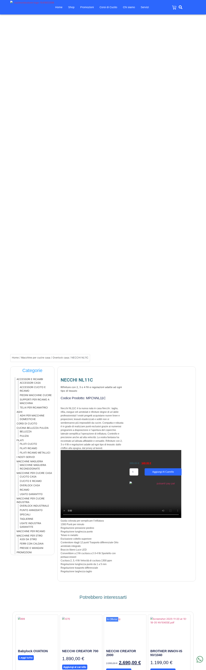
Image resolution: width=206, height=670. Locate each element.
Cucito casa (28, 476)
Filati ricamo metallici (35, 452)
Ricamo (24, 489)
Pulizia (24, 435)
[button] (180, 7)
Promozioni (87, 7)
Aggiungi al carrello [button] (74, 666)
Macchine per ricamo (31, 531)
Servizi (145, 7)
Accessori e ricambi (30, 379)
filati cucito (28, 443)
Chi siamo (129, 7)
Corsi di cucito (27, 423)
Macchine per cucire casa (35, 357)
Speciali (25, 514)
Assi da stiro (28, 539)
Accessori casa (30, 382)
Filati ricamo (28, 448)
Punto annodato (31, 510)
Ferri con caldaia (32, 543)
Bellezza (26, 431)
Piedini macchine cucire (36, 395)
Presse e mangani (31, 547)
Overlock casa (61, 357)
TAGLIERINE (26, 518)
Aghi (19, 411)
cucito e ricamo (31, 480)
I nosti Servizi (26, 456)
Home (58, 7)
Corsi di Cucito (108, 7)
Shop (71, 7)
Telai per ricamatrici (34, 407)
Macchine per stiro (30, 535)
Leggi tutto (26, 657)
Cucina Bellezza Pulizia (33, 427)
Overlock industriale (34, 505)
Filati (20, 440)
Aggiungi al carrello (163, 472)
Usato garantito (31, 494)
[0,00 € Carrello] (174, 7)
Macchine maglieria (30, 461)
